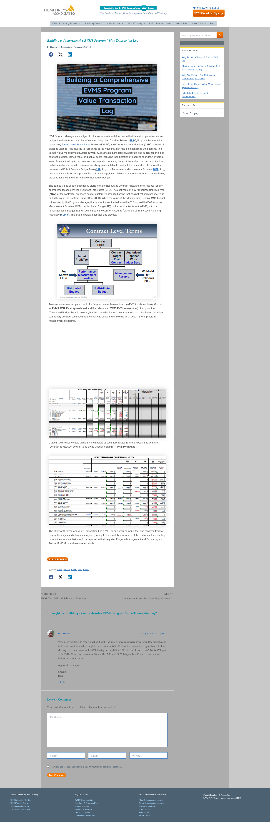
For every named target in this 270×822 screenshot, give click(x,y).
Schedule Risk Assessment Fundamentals (195, 94)
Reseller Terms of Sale (147, 806)
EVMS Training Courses (19, 803)
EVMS (67, 569)
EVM (59, 569)
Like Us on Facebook (83, 812)
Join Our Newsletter (82, 806)
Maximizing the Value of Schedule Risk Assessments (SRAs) (201, 67)
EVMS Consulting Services (20, 800)
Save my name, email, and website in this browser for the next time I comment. (86, 766)
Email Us (214, 7)
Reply (62, 682)
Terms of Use (144, 812)
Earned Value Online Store (20, 809)
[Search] (220, 35)
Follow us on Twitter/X (83, 809)
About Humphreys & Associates (151, 800)
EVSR (74, 569)
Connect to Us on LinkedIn (85, 815)
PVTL (86, 569)
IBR (80, 569)
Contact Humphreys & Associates (151, 803)
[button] (78, 23)
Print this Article (58, 559)
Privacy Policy (144, 809)
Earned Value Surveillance (75, 144)
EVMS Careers (144, 815)
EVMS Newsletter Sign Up (208, 13)
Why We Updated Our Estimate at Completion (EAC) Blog (198, 76)
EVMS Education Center (19, 806)
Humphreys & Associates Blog (86, 803)
